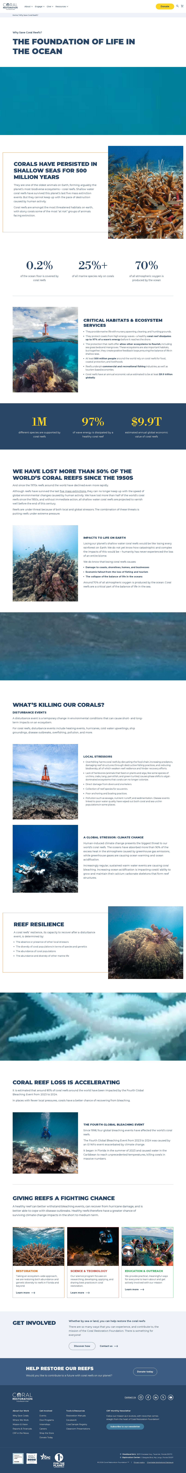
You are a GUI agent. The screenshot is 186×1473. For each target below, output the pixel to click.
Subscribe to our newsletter (125, 1426)
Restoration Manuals (76, 1415)
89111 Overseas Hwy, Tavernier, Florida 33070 (154, 1454)
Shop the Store (46, 1433)
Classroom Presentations (78, 1429)
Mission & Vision (20, 1424)
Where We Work (21, 1420)
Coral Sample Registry (76, 1424)
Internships (44, 1424)
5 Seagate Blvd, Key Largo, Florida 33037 (157, 1457)
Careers (43, 1429)
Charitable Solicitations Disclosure (160, 1462)
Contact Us (130, 1397)
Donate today (145, 1371)
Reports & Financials (22, 1429)
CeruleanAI (71, 1420)
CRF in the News (21, 1433)
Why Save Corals (20, 1415)
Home (15, 15)
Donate (165, 6)
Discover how (82, 1346)
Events (42, 1415)
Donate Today (46, 1437)
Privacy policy (139, 1462)
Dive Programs (46, 1420)
